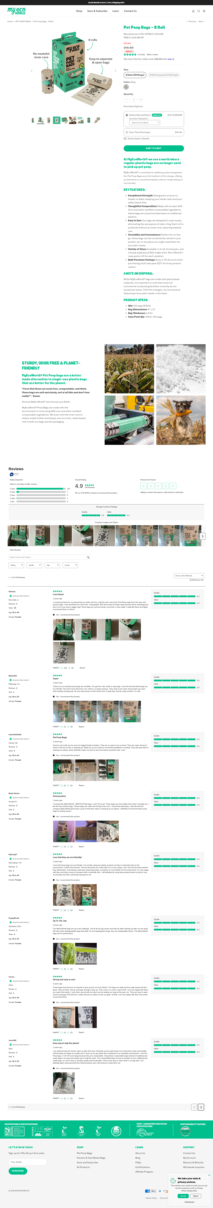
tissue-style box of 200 (142, 252)
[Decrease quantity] (127, 100)
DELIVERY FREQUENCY (138, 119)
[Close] (209, 1174)
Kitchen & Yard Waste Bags (91, 1157)
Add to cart (154, 148)
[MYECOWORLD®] (16, 11)
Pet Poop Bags (84, 1153)
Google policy (192, 1191)
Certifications (142, 1167)
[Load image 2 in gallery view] (73, 69)
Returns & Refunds (193, 1162)
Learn (115, 11)
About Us (140, 1153)
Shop (79, 11)
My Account (189, 1157)
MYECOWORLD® (22, 1191)
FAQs (138, 1162)
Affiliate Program (144, 1171)
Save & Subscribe (97, 11)
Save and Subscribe (87, 1162)
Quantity (128, 94)
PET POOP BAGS (23, 21)
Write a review (152, 55)
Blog (137, 1157)
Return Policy (151, 1198)
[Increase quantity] (141, 100)
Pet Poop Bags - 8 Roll (43, 21)
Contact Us (130, 11)
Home (10, 21)
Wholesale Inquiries (193, 1167)
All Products (83, 1167)
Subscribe (18, 1171)
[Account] (193, 11)
